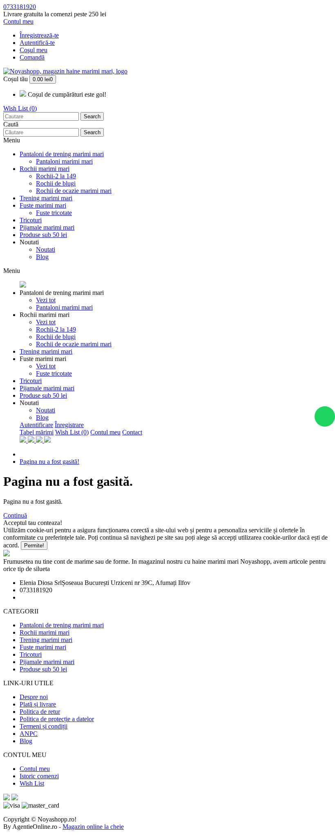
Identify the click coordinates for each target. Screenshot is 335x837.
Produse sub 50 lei (43, 234)
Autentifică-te (37, 42)
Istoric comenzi (39, 776)
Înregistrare (69, 424)
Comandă (32, 57)
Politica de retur (40, 711)
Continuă (15, 515)
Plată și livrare (38, 704)
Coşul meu (33, 49)
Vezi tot (46, 300)
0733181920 (19, 6)
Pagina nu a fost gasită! (49, 461)
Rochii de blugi (56, 183)
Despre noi (34, 696)
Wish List (32, 783)
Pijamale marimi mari (47, 227)
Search (92, 116)
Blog (42, 256)
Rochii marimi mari (44, 168)
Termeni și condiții (43, 726)
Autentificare (36, 424)
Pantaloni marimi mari (64, 161)
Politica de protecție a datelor (57, 718)
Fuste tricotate (54, 212)
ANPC (29, 733)
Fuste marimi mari (43, 205)
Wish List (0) (20, 108)
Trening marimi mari (46, 198)
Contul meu (105, 432)
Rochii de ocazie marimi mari (74, 190)
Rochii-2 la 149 (56, 176)
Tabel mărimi (37, 432)
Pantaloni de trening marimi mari (62, 154)
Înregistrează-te (39, 35)
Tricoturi (31, 220)
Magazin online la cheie (93, 826)
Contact (132, 432)
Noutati (29, 242)
